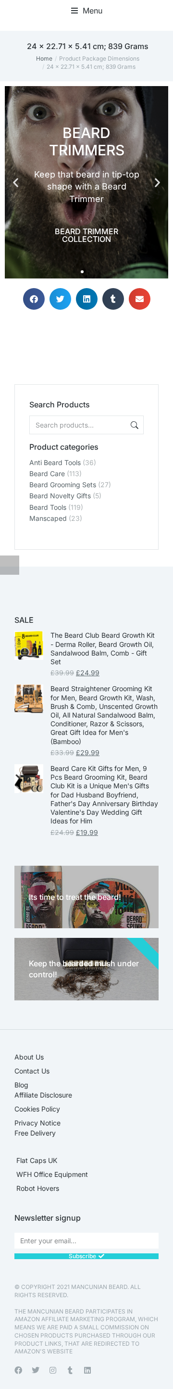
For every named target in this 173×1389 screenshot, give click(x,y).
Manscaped (48, 518)
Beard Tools (47, 507)
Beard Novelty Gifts (60, 496)
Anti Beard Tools (55, 462)
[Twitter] (35, 1370)
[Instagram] (53, 1370)
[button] (86, 10)
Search (133, 425)
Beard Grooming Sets (62, 484)
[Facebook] (18, 1370)
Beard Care (47, 473)
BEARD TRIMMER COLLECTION (86, 235)
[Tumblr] (70, 1370)
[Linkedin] (87, 1370)
